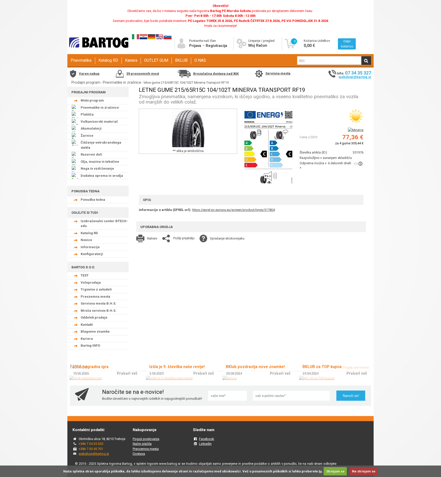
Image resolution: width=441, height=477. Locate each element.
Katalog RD (108, 60)
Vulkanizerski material (99, 121)
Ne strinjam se (363, 471)
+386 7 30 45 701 (91, 449)
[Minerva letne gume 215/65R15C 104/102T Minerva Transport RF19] (268, 146)
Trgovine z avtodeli (96, 289)
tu (320, 471)
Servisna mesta (277, 73)
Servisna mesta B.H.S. (98, 303)
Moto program (92, 100)
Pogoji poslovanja (146, 439)
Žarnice (87, 135)
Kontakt (87, 325)
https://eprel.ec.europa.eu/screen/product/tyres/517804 (233, 210)
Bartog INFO (90, 345)
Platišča (87, 114)
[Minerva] (355, 130)
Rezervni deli (91, 154)
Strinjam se (335, 471)
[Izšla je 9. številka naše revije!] (169, 378)
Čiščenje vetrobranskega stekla (101, 145)
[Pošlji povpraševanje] (358, 164)
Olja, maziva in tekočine (100, 162)
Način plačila (142, 444)
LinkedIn (205, 444)
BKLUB (181, 60)
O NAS (200, 60)
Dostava (139, 454)
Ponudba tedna (93, 200)
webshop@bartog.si (355, 77)
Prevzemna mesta (95, 296)
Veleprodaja (91, 282)
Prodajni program (85, 82)
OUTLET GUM (156, 60)
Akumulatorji (91, 128)
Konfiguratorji (92, 254)
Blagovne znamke (95, 331)
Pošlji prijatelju (183, 238)
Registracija (216, 45)
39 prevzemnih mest (142, 74)
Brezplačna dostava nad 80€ (216, 74)
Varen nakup (89, 74)
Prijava (195, 45)
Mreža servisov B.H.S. (98, 310)
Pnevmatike (81, 60)
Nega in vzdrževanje (97, 168)
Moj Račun (257, 45)
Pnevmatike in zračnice (122, 82)
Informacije (90, 247)
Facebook (206, 439)
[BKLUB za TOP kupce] (316, 378)
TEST (85, 275)
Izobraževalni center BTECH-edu (104, 223)
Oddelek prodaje (94, 317)
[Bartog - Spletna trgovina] (98, 52)
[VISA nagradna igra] (85, 378)
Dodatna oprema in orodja (102, 176)
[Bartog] (230, 378)
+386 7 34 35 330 (91, 444)
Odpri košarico (347, 44)
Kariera (131, 60)
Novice (86, 240)
